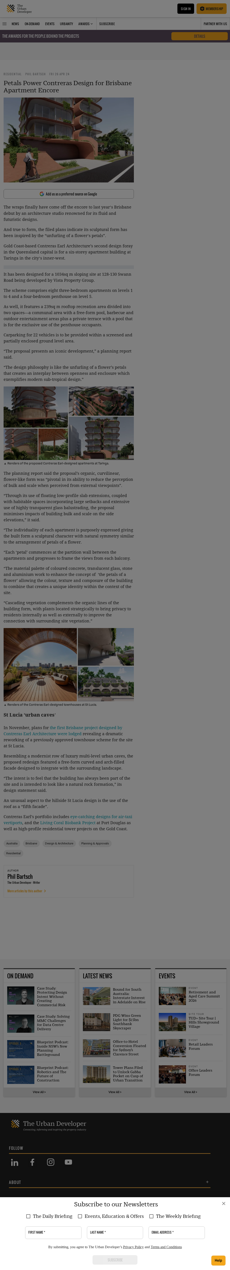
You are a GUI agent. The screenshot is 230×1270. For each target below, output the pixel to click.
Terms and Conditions (166, 1247)
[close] (223, 1203)
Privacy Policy (133, 1247)
